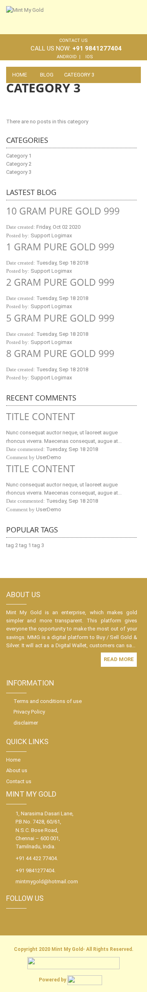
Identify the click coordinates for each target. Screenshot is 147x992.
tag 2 (12, 545)
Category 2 (18, 164)
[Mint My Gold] (46, 16)
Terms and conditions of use (47, 701)
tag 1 (25, 545)
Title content (40, 416)
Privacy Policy (29, 712)
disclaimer (25, 723)
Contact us (73, 40)
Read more (119, 659)
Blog (46, 75)
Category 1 (18, 156)
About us (16, 770)
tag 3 (38, 545)
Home (19, 75)
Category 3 (18, 172)
